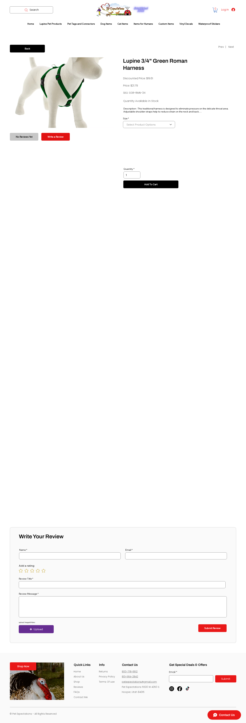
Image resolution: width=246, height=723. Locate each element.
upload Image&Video (27, 622)
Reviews (78, 687)
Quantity (128, 169)
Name (22, 550)
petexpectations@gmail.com (139, 681)
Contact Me (81, 697)
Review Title (25, 579)
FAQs (77, 692)
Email (128, 550)
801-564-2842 (130, 676)
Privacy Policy (107, 676)
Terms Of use (107, 681)
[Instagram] (171, 688)
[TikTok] (187, 688)
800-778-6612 (130, 671)
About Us (79, 676)
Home (77, 671)
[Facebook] (179, 688)
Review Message (28, 594)
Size (125, 118)
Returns (103, 671)
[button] (215, 10)
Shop (77, 681)
